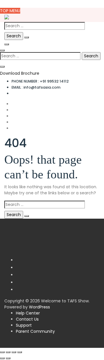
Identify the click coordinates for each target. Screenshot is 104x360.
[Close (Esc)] (19, 352)
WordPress (39, 307)
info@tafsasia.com (36, 87)
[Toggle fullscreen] (8, 352)
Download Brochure (19, 73)
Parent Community (35, 331)
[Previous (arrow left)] (2, 358)
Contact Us (27, 319)
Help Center (28, 313)
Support (24, 325)
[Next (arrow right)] (8, 358)
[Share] (14, 352)
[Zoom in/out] (2, 352)
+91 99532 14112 (40, 81)
